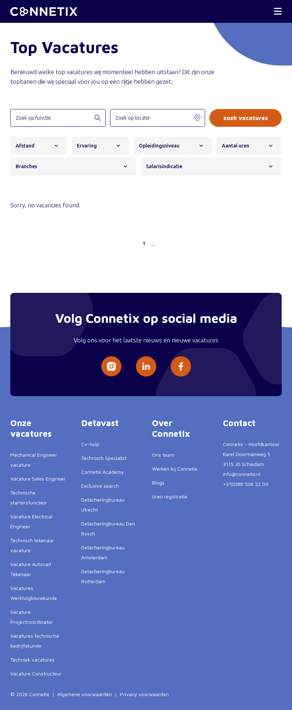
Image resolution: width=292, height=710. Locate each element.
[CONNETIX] (43, 11)
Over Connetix (171, 428)
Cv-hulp (90, 444)
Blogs (158, 483)
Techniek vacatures (32, 660)
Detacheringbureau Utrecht (103, 505)
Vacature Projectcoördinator (31, 617)
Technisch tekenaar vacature (32, 545)
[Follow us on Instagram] (111, 366)
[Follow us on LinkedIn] (146, 366)
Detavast (100, 423)
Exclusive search (100, 486)
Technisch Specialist (103, 458)
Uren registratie (169, 496)
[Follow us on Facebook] (181, 366)
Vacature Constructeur (36, 673)
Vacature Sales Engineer (38, 479)
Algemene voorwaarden (84, 694)
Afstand (25, 146)
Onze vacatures (31, 428)
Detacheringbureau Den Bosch (108, 528)
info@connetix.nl (241, 474)
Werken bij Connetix (174, 469)
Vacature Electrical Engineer (31, 521)
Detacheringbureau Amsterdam (103, 552)
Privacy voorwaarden (144, 694)
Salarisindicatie (164, 166)
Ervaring (87, 146)
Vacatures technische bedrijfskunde (34, 641)
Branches (26, 166)
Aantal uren (235, 146)
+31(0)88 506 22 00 (245, 484)
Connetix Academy (102, 472)
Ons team (163, 455)
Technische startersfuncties (28, 497)
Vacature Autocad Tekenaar (30, 569)
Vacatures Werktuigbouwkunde (33, 593)
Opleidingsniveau (159, 146)
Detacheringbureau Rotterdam (103, 576)
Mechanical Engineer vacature (33, 460)
